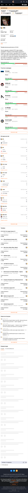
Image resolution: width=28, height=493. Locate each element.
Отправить (26, 462)
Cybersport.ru (11, 491)
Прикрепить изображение (23, 462)
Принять (14, 484)
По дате (2, 348)
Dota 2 (2, 4)
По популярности (9, 348)
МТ (9, 4)
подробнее (13, 480)
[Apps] (21, 1)
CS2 (6, 4)
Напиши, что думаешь (7, 462)
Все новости (14, 342)
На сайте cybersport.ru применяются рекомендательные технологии (14, 476)
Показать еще (14, 132)
